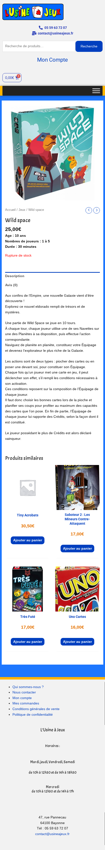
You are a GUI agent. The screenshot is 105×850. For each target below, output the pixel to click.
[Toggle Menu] (96, 90)
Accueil (10, 210)
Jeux (22, 210)
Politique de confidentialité (32, 714)
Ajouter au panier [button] (27, 540)
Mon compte (22, 698)
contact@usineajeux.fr (52, 834)
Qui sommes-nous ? (28, 687)
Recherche (89, 46)
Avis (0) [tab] (11, 285)
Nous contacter (24, 692)
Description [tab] (14, 276)
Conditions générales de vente (36, 709)
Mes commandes (25, 703)
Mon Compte (52, 60)
